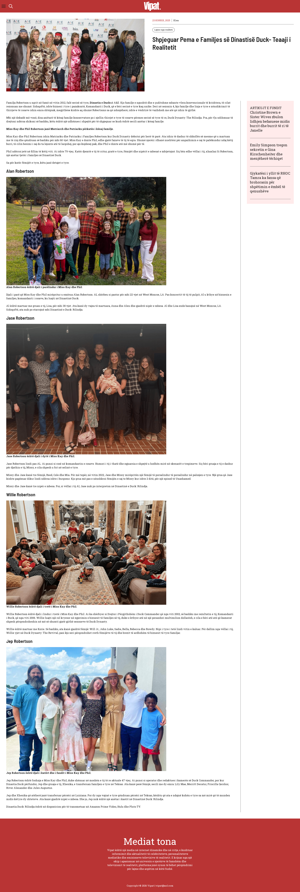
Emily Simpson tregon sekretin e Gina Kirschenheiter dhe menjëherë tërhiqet (268, 152)
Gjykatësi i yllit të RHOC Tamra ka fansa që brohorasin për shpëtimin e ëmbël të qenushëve (270, 182)
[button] (10, 6)
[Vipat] (151, 6)
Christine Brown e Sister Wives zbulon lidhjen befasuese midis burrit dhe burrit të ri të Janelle (270, 121)
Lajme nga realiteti (163, 29)
